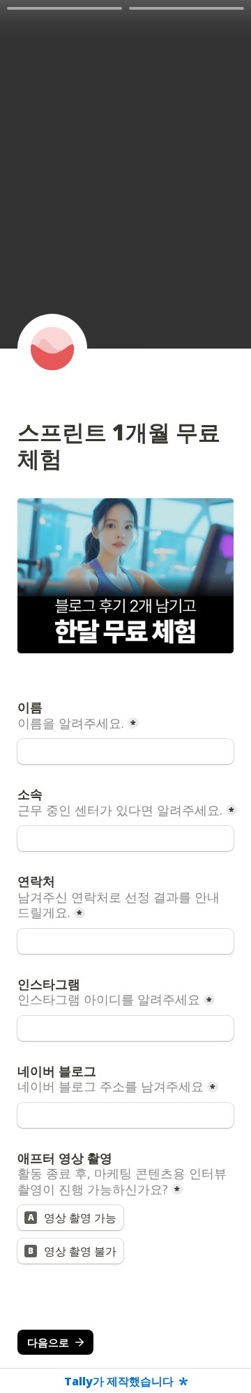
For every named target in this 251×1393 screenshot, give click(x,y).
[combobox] (125, 941)
